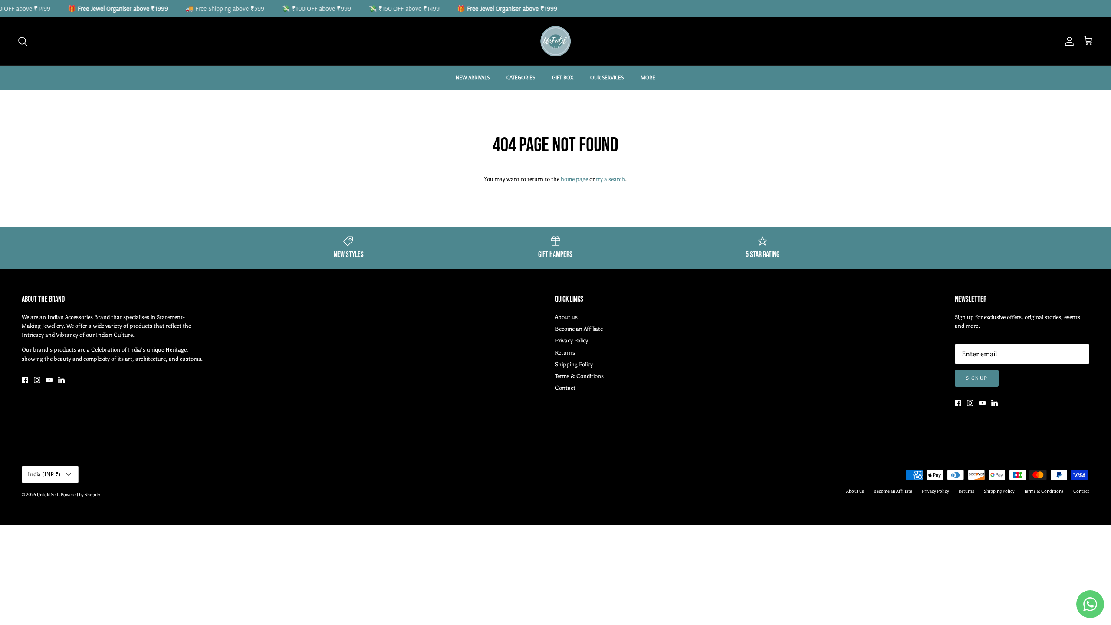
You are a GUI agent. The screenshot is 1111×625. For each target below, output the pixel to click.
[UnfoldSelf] (555, 41)
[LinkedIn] (61, 380)
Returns (565, 352)
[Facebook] (25, 380)
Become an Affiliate (579, 329)
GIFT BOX (562, 77)
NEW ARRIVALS (473, 77)
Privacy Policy (571, 340)
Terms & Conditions (579, 376)
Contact (565, 388)
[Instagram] (37, 380)
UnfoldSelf (48, 494)
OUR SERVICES (607, 77)
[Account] (1068, 41)
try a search (610, 179)
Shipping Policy (574, 364)
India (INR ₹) (44, 474)
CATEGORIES (520, 77)
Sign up (976, 378)
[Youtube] (49, 380)
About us (566, 317)
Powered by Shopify (80, 494)
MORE (648, 77)
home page (574, 179)
